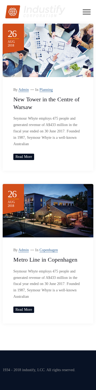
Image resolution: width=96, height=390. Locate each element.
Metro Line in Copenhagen (45, 259)
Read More (23, 157)
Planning (46, 90)
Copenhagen (48, 250)
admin (23, 90)
